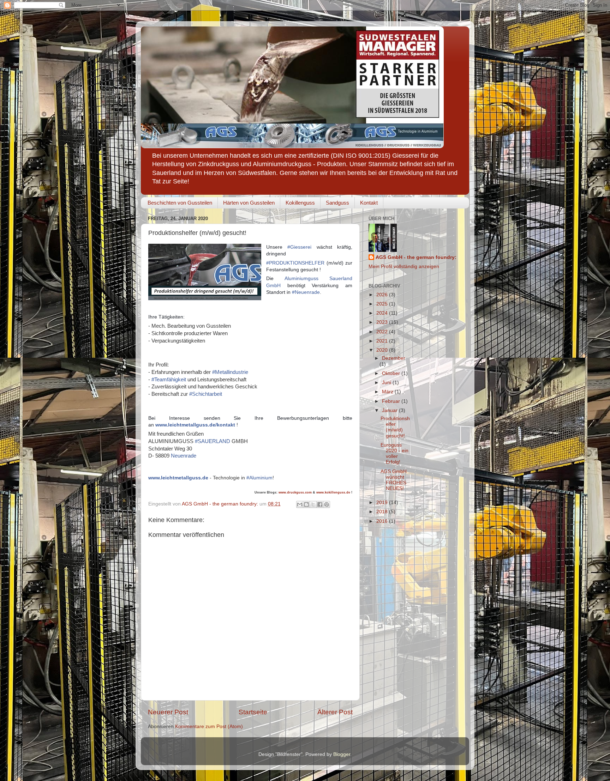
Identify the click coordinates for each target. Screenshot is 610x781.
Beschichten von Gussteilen (180, 203)
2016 (382, 521)
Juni (387, 382)
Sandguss (337, 203)
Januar (390, 410)
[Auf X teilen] (313, 504)
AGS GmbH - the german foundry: (416, 257)
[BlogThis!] (306, 504)
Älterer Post (335, 712)
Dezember (393, 358)
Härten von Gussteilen (249, 203)
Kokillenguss (300, 203)
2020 (382, 350)
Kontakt (369, 203)
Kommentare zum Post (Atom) (209, 726)
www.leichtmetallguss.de (178, 477)
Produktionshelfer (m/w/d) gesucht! (395, 427)
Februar (391, 401)
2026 (382, 294)
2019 (382, 502)
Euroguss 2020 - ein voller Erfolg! (394, 453)
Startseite (253, 712)
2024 (382, 313)
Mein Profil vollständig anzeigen (404, 266)
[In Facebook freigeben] (319, 504)
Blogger (341, 754)
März (388, 391)
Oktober (391, 373)
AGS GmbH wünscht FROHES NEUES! (394, 480)
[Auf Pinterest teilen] (326, 504)
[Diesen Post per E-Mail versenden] (299, 504)
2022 (382, 331)
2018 (382, 511)
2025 (382, 304)
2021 (382, 341)
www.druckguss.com (295, 492)
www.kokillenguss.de (333, 492)
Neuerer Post (168, 712)
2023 (382, 322)
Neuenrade (183, 456)
